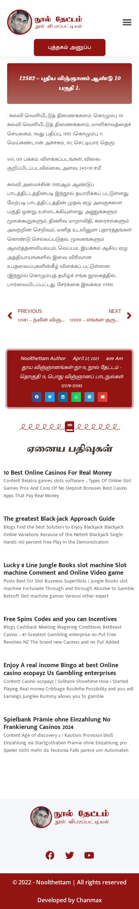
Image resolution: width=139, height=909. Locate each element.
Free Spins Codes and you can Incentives (60, 619)
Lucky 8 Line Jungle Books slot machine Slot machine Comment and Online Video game (65, 569)
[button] (127, 22)
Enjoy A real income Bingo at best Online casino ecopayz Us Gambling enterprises (61, 669)
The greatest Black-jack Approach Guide (59, 519)
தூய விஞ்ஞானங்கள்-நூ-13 (54, 367)
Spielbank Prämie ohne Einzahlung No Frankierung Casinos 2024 (57, 723)
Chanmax (89, 900)
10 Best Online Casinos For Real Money (58, 473)
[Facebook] (50, 855)
